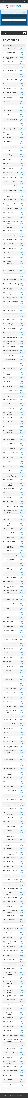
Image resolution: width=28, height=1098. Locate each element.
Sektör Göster (21, 49)
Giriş (25, 1)
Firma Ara (14, 20)
